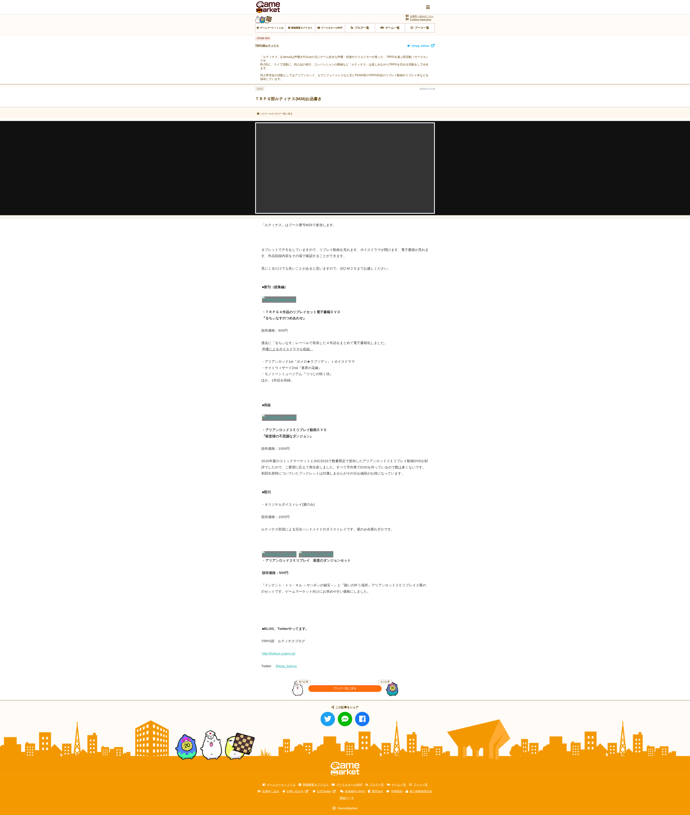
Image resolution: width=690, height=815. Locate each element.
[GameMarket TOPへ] (345, 769)
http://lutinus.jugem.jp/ (278, 653)
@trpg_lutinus (286, 666)
